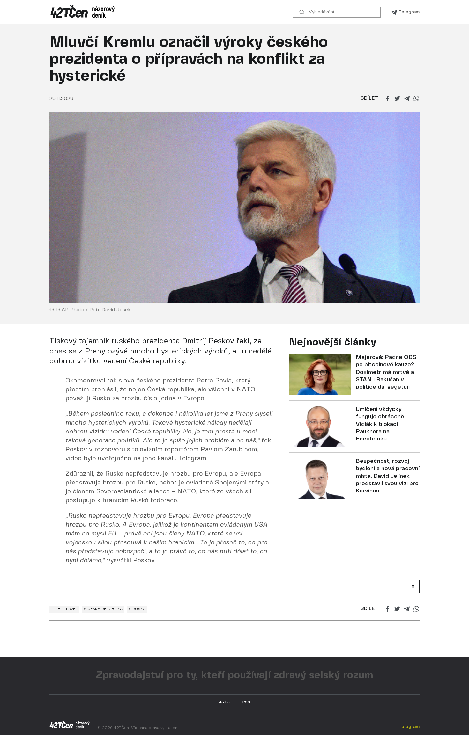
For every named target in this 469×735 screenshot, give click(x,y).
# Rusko (137, 609)
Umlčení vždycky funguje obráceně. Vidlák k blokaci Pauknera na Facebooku (381, 424)
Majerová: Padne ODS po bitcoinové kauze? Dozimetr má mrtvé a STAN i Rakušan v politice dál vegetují (386, 372)
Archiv (225, 702)
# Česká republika (103, 609)
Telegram (409, 12)
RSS (246, 702)
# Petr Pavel (64, 609)
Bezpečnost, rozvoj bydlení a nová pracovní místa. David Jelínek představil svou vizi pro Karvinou (388, 476)
